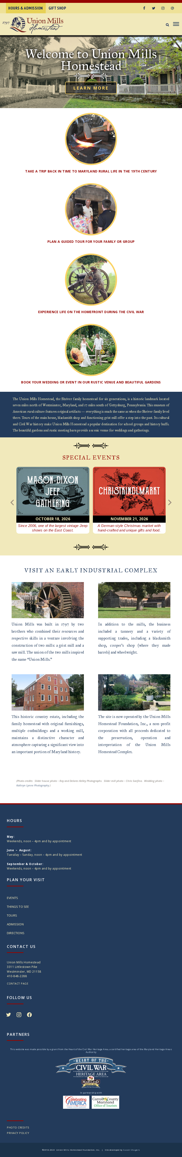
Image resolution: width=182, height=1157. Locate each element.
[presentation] (12, 502)
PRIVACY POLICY (18, 1133)
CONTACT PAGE (17, 983)
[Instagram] (163, 8)
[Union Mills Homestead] (40, 25)
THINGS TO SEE (18, 906)
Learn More (91, 88)
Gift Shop (57, 8)
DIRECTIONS (15, 933)
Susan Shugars (131, 1149)
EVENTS (12, 898)
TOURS (12, 915)
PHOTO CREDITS (18, 1127)
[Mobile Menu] (175, 24)
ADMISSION (15, 924)
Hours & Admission (25, 8)
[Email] (172, 8)
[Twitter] (153, 8)
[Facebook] (144, 8)
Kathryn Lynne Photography (32, 785)
